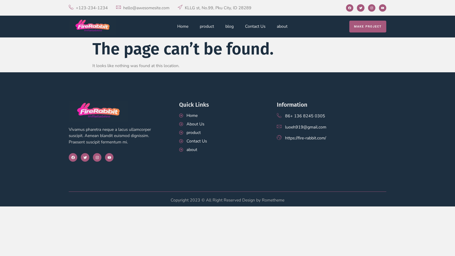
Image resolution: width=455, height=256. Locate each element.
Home (182, 26)
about (282, 26)
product (207, 26)
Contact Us (255, 26)
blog (229, 26)
